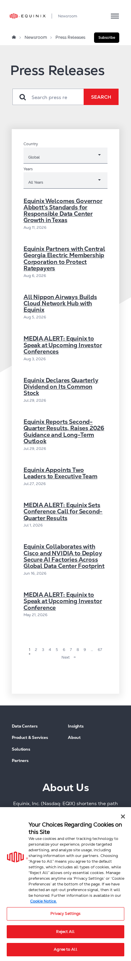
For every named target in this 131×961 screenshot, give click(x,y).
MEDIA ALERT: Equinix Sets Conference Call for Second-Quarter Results (63, 511)
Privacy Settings (65, 913)
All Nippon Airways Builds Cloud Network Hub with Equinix (60, 303)
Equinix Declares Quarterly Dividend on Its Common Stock (61, 387)
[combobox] (65, 157)
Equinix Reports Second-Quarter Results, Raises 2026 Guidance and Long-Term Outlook (64, 431)
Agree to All (65, 949)
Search (101, 97)
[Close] (123, 816)
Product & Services (30, 738)
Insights (76, 726)
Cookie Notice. (43, 901)
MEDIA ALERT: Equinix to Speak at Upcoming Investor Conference (63, 601)
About (74, 738)
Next (65, 657)
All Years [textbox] (35, 182)
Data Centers (25, 726)
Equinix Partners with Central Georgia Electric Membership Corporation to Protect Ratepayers (64, 258)
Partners (20, 761)
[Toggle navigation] (115, 15)
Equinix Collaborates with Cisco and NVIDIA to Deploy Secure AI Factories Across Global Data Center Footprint (64, 556)
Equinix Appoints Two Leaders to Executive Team (60, 473)
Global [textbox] (34, 157)
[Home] (14, 37)
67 (100, 649)
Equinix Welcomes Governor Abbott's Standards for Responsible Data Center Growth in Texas (63, 210)
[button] (106, 37)
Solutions (21, 749)
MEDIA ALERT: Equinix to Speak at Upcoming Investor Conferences (63, 345)
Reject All (65, 931)
